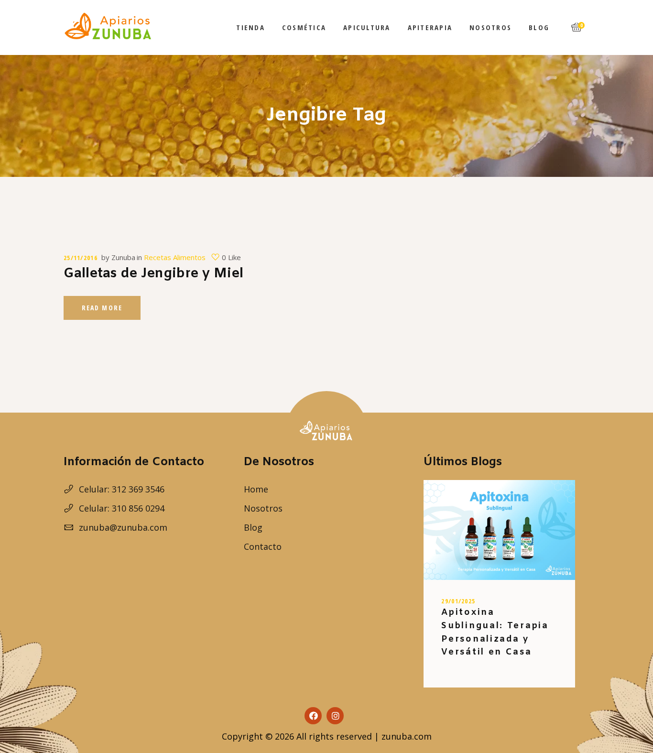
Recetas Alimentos (175, 257)
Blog (253, 527)
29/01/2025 (458, 601)
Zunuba (123, 257)
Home (256, 489)
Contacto (263, 546)
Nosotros (263, 508)
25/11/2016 (81, 257)
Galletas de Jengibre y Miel (153, 274)
